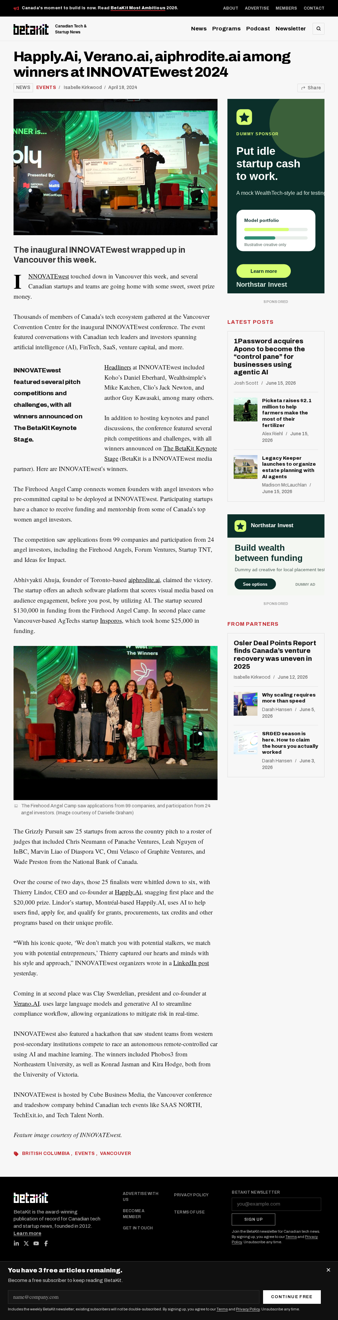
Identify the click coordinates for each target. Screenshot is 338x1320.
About (230, 8)
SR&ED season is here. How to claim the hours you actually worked (290, 743)
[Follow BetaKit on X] (26, 1244)
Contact (314, 8)
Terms (291, 1237)
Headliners (117, 367)
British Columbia (46, 1153)
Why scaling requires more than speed (289, 698)
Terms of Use (189, 1212)
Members (286, 8)
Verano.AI (27, 1003)
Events (46, 87)
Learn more (27, 1233)
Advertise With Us (140, 1196)
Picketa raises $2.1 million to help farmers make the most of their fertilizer (287, 413)
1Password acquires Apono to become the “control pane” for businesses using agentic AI (269, 356)
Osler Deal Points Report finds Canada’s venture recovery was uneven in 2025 (275, 654)
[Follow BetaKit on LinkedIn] (16, 1244)
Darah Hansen (277, 709)
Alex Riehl (272, 433)
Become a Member (134, 1214)
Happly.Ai (128, 892)
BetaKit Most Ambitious (138, 8)
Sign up (253, 1219)
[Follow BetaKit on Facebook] (46, 1244)
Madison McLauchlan (284, 485)
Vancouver (115, 1153)
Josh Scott (246, 383)
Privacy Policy (191, 1195)
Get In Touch (138, 1228)
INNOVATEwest (48, 276)
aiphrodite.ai (144, 579)
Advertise (257, 8)
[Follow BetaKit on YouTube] (36, 1244)
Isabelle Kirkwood (83, 87)
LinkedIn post (191, 962)
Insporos (111, 620)
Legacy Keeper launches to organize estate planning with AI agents (289, 467)
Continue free (292, 1297)
